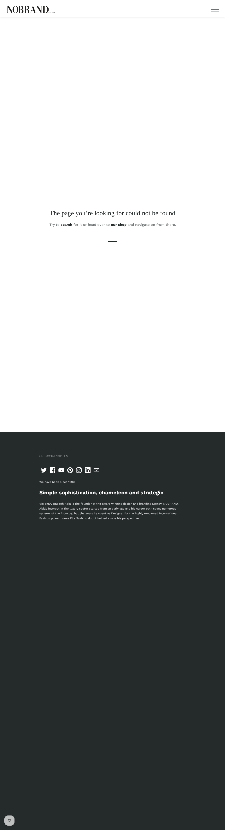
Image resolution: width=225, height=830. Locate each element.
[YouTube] (61, 470)
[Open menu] (214, 9)
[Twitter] (44, 470)
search (66, 224)
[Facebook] (52, 470)
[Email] (96, 470)
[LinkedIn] (88, 470)
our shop (119, 224)
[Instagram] (79, 470)
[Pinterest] (70, 470)
